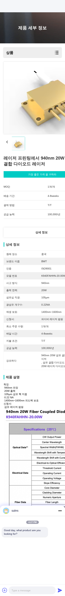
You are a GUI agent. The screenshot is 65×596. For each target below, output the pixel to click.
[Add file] (4, 590)
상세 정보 (41, 232)
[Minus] (60, 511)
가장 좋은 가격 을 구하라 (42, 174)
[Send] (60, 590)
